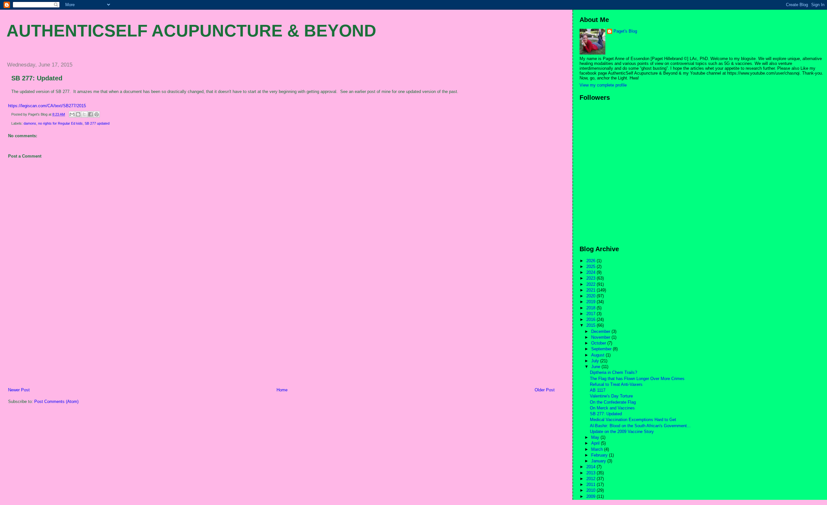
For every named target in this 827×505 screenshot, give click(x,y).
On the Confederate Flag (613, 402)
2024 (591, 272)
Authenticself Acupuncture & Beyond (191, 30)
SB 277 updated (97, 123)
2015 (591, 325)
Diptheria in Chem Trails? (613, 372)
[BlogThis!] (78, 114)
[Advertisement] (50, 342)
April (596, 443)
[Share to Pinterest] (96, 114)
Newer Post (19, 389)
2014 (591, 466)
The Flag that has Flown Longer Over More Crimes (637, 378)
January (599, 461)
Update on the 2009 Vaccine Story (622, 431)
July (595, 360)
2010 (591, 490)
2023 (591, 278)
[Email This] (72, 114)
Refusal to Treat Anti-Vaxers (616, 384)
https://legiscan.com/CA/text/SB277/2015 (47, 105)
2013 (591, 472)
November (601, 337)
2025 (591, 266)
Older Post (545, 389)
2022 (591, 284)
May (596, 437)
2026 (591, 260)
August (598, 355)
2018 (591, 307)
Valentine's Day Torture (611, 396)
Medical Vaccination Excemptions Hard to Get (633, 419)
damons (30, 123)
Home (282, 389)
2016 (591, 319)
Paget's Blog (625, 31)
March (597, 449)
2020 (591, 296)
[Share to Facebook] (90, 114)
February (600, 455)
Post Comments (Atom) (56, 401)
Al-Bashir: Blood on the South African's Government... (640, 425)
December (601, 331)
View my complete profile (603, 85)
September (602, 348)
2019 (591, 301)
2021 (591, 290)
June (596, 366)
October (599, 343)
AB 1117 (597, 390)
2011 (591, 484)
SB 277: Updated (36, 78)
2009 (591, 496)
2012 (591, 478)
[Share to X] (84, 114)
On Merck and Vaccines (612, 408)
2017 (591, 313)
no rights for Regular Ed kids (60, 123)
